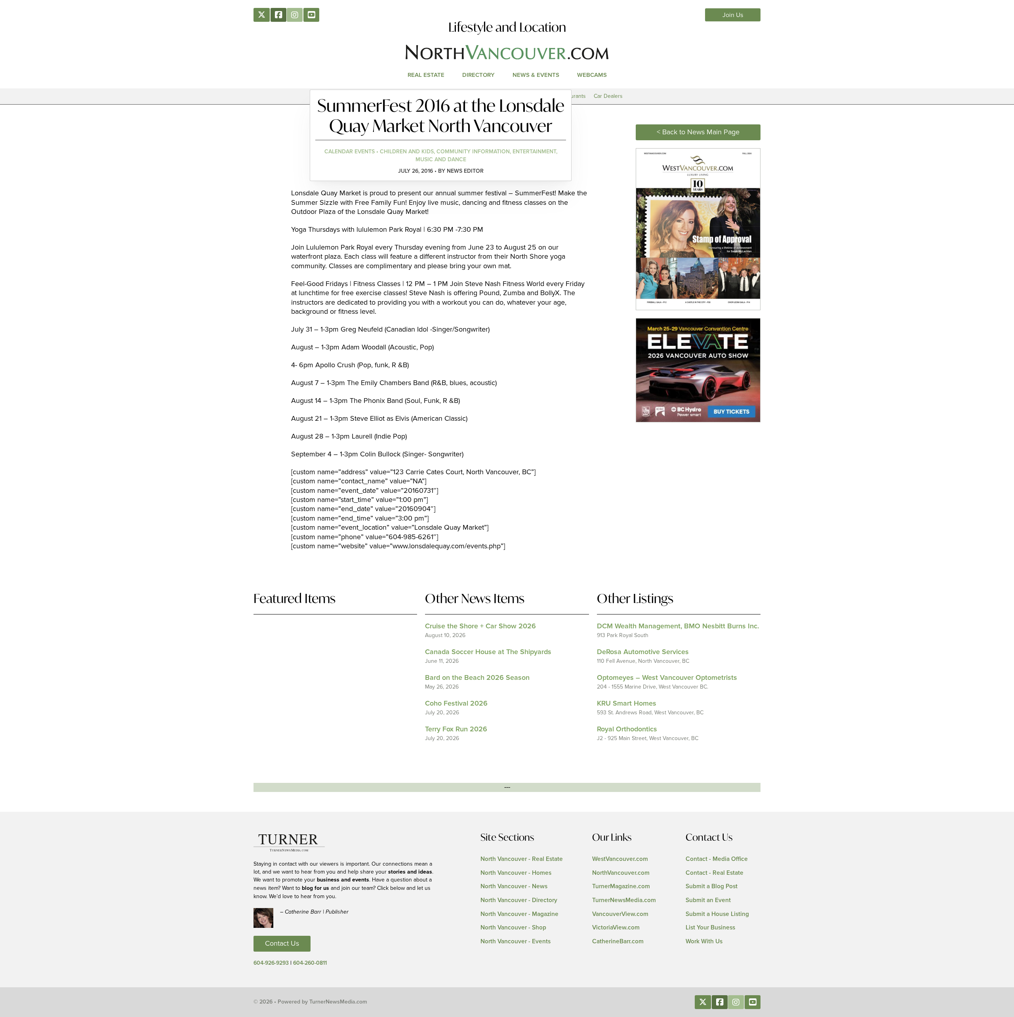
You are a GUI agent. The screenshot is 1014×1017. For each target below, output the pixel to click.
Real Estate (426, 75)
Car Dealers (608, 96)
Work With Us (704, 941)
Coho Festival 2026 (456, 703)
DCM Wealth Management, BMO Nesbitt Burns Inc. (678, 626)
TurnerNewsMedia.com (624, 900)
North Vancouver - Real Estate (521, 859)
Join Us (732, 15)
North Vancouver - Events (515, 941)
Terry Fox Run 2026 (456, 729)
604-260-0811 (310, 963)
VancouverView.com (620, 914)
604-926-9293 (271, 963)
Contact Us (282, 943)
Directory (478, 75)
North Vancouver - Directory (518, 900)
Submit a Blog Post (712, 886)
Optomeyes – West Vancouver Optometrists (667, 678)
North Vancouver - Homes (515, 873)
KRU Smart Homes (626, 703)
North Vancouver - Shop (513, 927)
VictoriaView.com (616, 927)
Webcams (592, 75)
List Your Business (710, 927)
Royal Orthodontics (627, 729)
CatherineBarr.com (618, 941)
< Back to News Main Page (698, 132)
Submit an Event (708, 900)
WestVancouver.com (620, 859)
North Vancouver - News (513, 886)
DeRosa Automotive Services (643, 652)
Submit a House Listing (717, 914)
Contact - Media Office (717, 859)
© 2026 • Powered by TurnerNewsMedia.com (310, 1002)
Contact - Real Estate (714, 873)
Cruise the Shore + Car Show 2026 (480, 626)
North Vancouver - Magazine (519, 914)
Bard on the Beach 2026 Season (477, 678)
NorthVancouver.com (621, 873)
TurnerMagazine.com (621, 886)
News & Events (536, 75)
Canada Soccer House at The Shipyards (488, 652)
